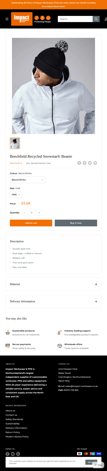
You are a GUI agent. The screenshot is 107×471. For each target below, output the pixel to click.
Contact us (11, 415)
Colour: (21, 173)
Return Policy (13, 432)
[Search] (96, 19)
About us (10, 410)
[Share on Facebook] (79, 163)
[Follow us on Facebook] (7, 454)
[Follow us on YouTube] (13, 454)
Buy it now (76, 223)
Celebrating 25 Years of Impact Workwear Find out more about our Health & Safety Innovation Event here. (53, 5)
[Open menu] (7, 19)
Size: (15, 188)
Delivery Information (16, 428)
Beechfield (16, 163)
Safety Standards (14, 419)
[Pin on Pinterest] (85, 163)
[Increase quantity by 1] (39, 213)
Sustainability (13, 423)
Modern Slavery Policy (17, 436)
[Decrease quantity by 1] (24, 213)
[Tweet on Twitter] (90, 163)
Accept (91, 462)
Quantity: (15, 212)
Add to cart (31, 223)
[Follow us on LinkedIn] (18, 454)
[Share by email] (95, 163)
